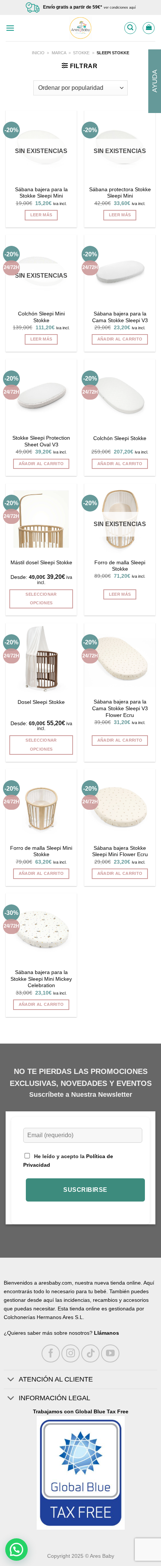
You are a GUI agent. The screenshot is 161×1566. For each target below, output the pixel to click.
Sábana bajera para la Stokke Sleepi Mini (41, 193)
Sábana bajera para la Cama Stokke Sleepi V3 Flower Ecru (120, 708)
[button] (16, 1549)
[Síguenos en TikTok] (90, 1353)
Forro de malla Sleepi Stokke (119, 566)
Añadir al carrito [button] (120, 339)
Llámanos (106, 1333)
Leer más (41, 215)
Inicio (38, 53)
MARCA (59, 53)
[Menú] (10, 28)
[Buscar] (130, 28)
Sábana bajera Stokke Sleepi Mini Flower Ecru (120, 851)
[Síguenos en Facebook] (51, 1353)
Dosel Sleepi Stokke (41, 702)
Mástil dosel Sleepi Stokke (41, 562)
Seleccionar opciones (41, 598)
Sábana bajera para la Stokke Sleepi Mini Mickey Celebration (41, 979)
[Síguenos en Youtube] (110, 1353)
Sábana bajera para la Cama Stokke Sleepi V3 (120, 317)
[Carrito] (149, 28)
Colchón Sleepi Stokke (119, 438)
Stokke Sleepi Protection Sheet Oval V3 (41, 441)
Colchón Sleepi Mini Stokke (41, 317)
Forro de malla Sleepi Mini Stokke (41, 851)
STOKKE (81, 53)
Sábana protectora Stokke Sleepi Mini (120, 193)
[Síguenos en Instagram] (70, 1353)
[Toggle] (11, 1380)
